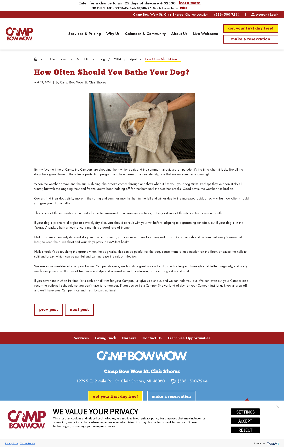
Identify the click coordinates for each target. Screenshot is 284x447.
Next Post (79, 310)
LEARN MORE (190, 3)
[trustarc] (272, 443)
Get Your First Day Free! (250, 28)
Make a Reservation (250, 39)
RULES (183, 8)
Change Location (196, 14)
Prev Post (48, 310)
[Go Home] (35, 59)
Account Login (267, 14)
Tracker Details (27, 443)
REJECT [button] (245, 430)
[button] (277, 407)
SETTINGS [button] (245, 412)
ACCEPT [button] (245, 421)
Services (81, 338)
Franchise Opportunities (189, 338)
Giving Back (105, 338)
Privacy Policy (11, 443)
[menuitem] (84, 34)
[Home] (19, 33)
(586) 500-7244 (227, 14)
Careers (129, 338)
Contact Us (152, 338)
